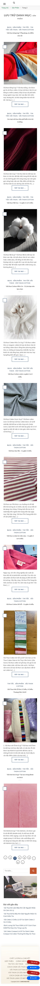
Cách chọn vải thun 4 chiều (20, 967)
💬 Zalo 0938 (33, 978)
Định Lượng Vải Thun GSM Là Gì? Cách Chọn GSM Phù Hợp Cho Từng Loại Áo (19, 927)
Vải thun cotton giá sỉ (20, 970)
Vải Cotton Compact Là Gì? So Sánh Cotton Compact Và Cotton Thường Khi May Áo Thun (19, 933)
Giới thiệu (9, 961)
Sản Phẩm (17, 27)
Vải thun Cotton (26, 30)
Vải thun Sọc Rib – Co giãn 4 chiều (20, 451)
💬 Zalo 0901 (33, 967)
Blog (9, 27)
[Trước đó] (5, 857)
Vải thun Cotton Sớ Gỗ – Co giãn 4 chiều (20, 604)
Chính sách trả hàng (25, 961)
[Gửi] (33, 871)
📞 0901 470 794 (33, 962)
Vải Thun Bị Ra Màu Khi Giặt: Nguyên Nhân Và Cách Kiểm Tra (19, 915)
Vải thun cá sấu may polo (20, 972)
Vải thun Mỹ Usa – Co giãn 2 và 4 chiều (20, 203)
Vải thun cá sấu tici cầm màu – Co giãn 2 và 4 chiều (20, 537)
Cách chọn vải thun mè (20, 975)
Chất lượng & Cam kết (20, 958)
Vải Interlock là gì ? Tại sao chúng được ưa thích (20, 776)
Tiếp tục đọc (20, 104)
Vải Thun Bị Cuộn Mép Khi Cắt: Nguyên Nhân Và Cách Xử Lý (19, 909)
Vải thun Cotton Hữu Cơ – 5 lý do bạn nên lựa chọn (20, 287)
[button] (4, 4)
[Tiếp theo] (22, 862)
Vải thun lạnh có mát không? (20, 978)
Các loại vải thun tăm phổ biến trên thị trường (20, 120)
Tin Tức (26, 27)
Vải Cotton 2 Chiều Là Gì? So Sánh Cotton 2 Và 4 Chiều (18, 921)
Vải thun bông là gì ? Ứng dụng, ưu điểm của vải (20, 34)
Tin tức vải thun (15, 964)
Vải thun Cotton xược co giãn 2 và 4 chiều (20, 375)
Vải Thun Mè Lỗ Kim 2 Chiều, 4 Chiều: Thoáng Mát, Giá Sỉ (20, 690)
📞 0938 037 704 (33, 972)
